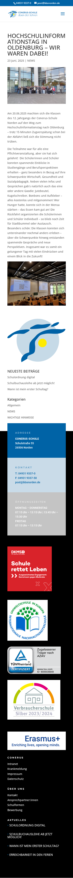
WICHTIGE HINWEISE (20, 417)
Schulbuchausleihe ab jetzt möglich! (31, 383)
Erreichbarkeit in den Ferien (31, 855)
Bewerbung (14, 810)
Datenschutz (15, 779)
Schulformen (15, 805)
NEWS (31, 60)
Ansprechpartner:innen (22, 800)
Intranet (12, 764)
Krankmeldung (17, 769)
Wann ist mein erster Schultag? (27, 389)
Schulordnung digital (21, 377)
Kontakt (12, 795)
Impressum (14, 774)
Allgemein (13, 405)
